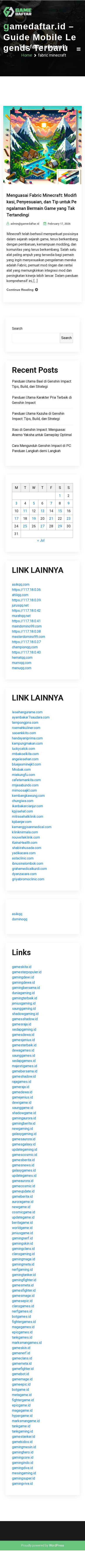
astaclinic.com (23, 858)
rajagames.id (21, 1082)
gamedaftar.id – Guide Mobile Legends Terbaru (39, 37)
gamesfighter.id (24, 1290)
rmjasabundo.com (25, 785)
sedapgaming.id (24, 1029)
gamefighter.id (23, 1369)
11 (25, 511)
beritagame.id (22, 1223)
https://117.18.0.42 (26, 611)
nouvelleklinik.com (26, 837)
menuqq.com (21, 668)
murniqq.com (21, 663)
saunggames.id (23, 1055)
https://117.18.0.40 (26, 652)
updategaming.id (24, 1149)
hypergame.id (22, 1416)
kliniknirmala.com (25, 832)
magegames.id (23, 1327)
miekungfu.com (23, 775)
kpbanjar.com (22, 822)
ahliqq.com (20, 595)
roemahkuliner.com (26, 728)
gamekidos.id (22, 1442)
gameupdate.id (23, 1191)
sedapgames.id (24, 1061)
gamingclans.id (23, 1249)
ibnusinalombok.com (27, 863)
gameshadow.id (24, 1076)
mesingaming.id (24, 1473)
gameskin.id (21, 1348)
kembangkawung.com (28, 796)
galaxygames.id (24, 1170)
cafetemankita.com (26, 780)
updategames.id (24, 1176)
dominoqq (19, 919)
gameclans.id (22, 1358)
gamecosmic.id (23, 1186)
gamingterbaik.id (24, 998)
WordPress (56, 1545)
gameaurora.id (22, 1181)
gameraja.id (20, 1087)
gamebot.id (20, 1374)
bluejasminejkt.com (26, 764)
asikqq (17, 914)
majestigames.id (24, 1066)
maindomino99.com (27, 626)
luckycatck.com (23, 749)
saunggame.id (22, 1108)
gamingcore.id (22, 1457)
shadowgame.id (24, 1113)
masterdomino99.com (28, 637)
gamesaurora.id (23, 1139)
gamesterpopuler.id (26, 972)
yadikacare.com (24, 853)
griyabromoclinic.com (28, 879)
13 (42, 511)
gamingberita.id (23, 1123)
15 (60, 511)
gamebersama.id (24, 1071)
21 (51, 519)
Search (17, 328)
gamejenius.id (22, 1097)
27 (42, 526)
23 (69, 519)
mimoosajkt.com (24, 790)
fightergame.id (23, 1400)
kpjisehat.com (22, 811)
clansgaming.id (23, 1254)
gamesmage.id (23, 1296)
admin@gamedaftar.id (24, 223)
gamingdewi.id (23, 977)
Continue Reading (20, 289)
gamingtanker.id (24, 1275)
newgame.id (21, 1207)
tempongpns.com (25, 723)
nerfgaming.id (22, 1269)
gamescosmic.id (24, 1155)
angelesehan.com (25, 759)
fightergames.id (24, 1322)
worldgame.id (22, 1228)
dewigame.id (21, 1102)
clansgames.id (23, 1306)
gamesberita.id (23, 1160)
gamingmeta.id (23, 1264)
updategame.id (23, 1217)
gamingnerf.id (22, 1238)
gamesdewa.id (23, 1035)
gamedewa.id (22, 1092)
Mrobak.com (21, 769)
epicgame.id (21, 1405)
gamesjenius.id (23, 1040)
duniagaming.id (23, 993)
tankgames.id (22, 1337)
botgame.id (20, 1390)
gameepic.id (21, 1384)
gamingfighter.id (24, 1280)
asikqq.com (20, 584)
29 (60, 526)
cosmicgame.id (23, 1212)
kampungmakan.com (27, 743)
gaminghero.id (22, 1452)
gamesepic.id (22, 1301)
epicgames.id (22, 1332)
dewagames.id (23, 1050)
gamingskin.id (22, 1243)
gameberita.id (22, 1196)
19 (34, 519)
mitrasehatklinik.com (27, 816)
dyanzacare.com (24, 874)
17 (16, 519)
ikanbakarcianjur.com (27, 806)
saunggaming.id (24, 1009)
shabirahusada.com (26, 848)
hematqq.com (22, 657)
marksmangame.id (26, 1421)
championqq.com (25, 647)
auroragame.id (22, 1202)
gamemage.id (22, 1379)
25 (25, 526)
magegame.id (22, 1410)
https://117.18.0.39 (26, 600)
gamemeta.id (22, 1363)
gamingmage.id (23, 1259)
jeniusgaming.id (24, 1003)
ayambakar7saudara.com (30, 717)
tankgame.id (21, 1426)
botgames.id (21, 1316)
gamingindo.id (22, 1463)
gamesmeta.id (23, 1285)
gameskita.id (21, 967)
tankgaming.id (22, 1431)
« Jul (40, 540)
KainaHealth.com (24, 843)
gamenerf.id (21, 1353)
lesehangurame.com (27, 712)
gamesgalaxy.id (24, 1144)
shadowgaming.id (25, 1014)
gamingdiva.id (22, 1468)
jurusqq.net (20, 605)
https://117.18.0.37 (26, 642)
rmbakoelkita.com (25, 754)
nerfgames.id (22, 1311)
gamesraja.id (21, 1024)
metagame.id (22, 1395)
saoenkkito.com (24, 733)
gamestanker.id (23, 1437)
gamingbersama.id (26, 988)
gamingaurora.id (24, 1118)
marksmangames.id (27, 1343)
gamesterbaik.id (24, 1045)
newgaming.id (22, 1129)
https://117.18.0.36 (26, 590)
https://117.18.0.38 (26, 631)
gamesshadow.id (25, 1019)
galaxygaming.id (24, 1134)
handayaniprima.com (27, 738)
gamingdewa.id (23, 982)
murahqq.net (21, 616)
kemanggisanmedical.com (31, 827)
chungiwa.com (22, 801)
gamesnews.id (23, 1165)
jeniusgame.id (22, 1233)
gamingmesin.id (24, 1447)
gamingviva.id (22, 1483)
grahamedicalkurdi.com (29, 869)
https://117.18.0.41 (26, 621)
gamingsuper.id (23, 1478)
